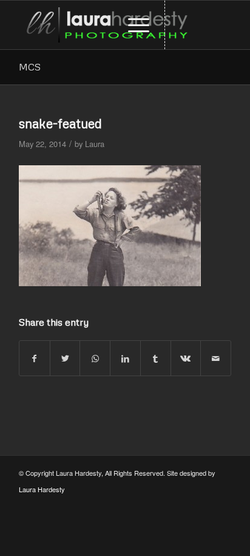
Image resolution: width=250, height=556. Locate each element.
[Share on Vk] (186, 358)
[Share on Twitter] (65, 358)
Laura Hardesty (42, 489)
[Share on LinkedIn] (125, 358)
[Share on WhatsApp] (95, 358)
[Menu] (132, 25)
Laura (94, 143)
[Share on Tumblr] (156, 358)
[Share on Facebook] (34, 358)
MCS (30, 67)
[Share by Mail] (216, 358)
